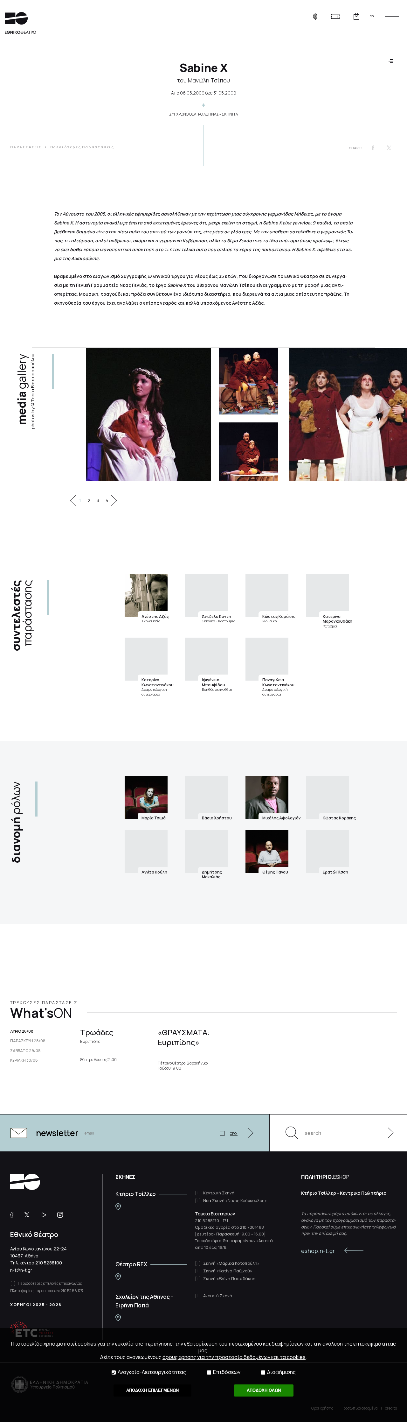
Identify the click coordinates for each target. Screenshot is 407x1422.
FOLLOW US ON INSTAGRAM (62, 1214)
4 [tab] (107, 500)
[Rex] (118, 1276)
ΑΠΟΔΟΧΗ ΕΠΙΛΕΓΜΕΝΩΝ (152, 1390)
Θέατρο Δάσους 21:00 (98, 1059)
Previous (73, 500)
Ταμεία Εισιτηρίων (215, 1214)
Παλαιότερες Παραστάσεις (82, 147)
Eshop (356, 16)
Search (292, 1133)
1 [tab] (80, 500)
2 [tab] (89, 500)
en (372, 15)
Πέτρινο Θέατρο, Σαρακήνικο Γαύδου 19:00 (183, 1066)
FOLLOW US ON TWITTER (29, 1214)
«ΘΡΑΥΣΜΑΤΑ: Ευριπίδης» (184, 1037)
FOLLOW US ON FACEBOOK (14, 1214)
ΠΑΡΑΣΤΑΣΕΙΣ (26, 147)
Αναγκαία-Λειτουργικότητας (152, 1372)
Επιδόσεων (226, 1372)
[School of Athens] (118, 1317)
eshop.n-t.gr (318, 1251)
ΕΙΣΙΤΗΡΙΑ (335, 16)
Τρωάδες (97, 1035)
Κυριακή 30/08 (24, 1060)
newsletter (57, 1133)
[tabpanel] (187, 414)
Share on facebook (373, 148)
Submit (387, 1133)
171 (225, 1220)
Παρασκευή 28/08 (27, 1041)
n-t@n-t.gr (21, 1270)
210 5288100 (48, 1263)
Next (114, 500)
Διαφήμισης (281, 1372)
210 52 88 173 (72, 1290)
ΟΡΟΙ (234, 1133)
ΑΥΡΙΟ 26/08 (21, 1031)
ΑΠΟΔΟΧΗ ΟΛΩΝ (264, 1390)
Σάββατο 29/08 (25, 1050)
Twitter (389, 148)
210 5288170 (207, 1220)
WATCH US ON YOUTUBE (46, 1214)
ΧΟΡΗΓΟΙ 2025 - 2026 (36, 1304)
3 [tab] (98, 500)
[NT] (118, 1206)
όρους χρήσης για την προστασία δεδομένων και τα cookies (234, 1357)
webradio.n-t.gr (315, 16)
